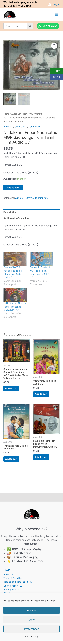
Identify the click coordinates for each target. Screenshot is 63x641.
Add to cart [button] (11, 388)
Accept (31, 610)
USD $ (55, 76)
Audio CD (16, 114)
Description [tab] (10, 212)
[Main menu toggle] (56, 14)
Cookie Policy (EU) (13, 585)
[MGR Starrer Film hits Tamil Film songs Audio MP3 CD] (15, 295)
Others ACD (21, 126)
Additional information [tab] (16, 218)
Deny (31, 619)
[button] (54, 46)
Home (6, 114)
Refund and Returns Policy (17, 581)
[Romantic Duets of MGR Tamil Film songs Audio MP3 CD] (41, 259)
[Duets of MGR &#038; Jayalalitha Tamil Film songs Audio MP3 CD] (15, 259)
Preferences (31, 629)
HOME (6, 570)
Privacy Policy (31, 636)
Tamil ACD (28, 114)
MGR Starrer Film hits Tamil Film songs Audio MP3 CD (14, 306)
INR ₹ (55, 70)
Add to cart (13, 187)
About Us (8, 574)
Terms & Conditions (13, 578)
